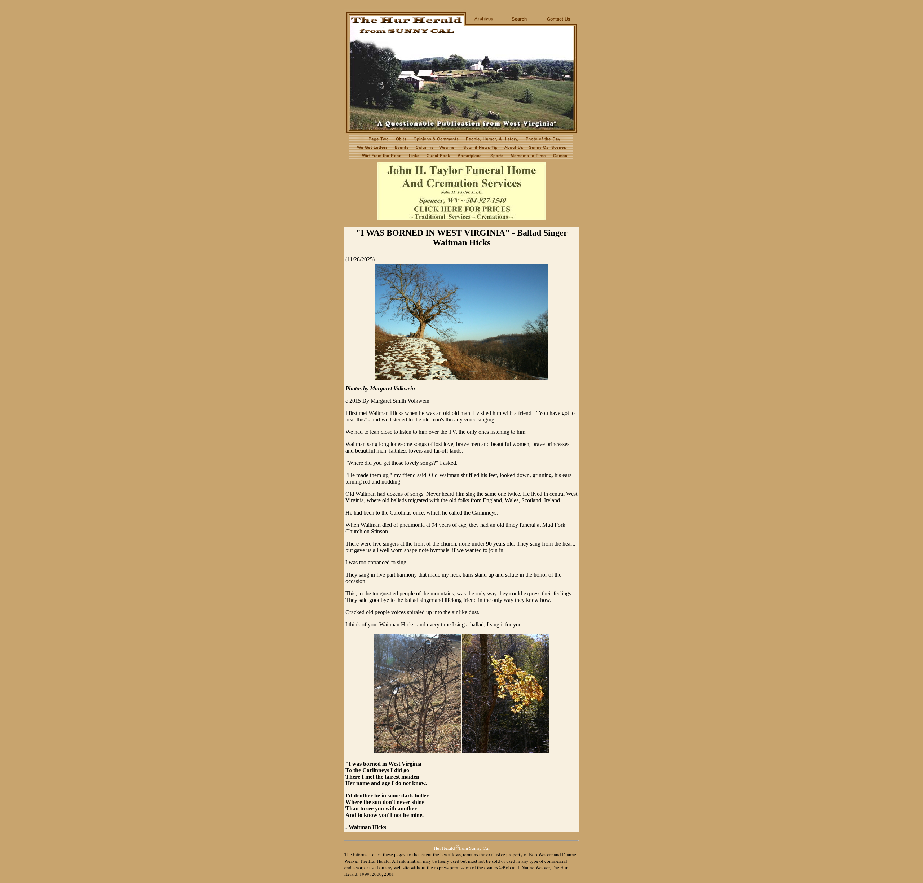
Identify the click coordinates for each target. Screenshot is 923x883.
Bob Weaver (541, 854)
